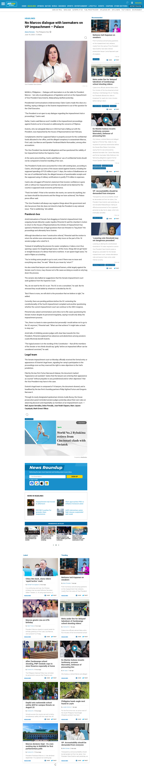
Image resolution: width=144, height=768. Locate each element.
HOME (24, 6)
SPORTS (70, 6)
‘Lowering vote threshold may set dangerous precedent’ (105, 239)
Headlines (30, 18)
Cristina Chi (66, 627)
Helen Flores (30, 626)
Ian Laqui (65, 670)
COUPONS (109, 6)
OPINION (40, 6)
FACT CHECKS (126, 10)
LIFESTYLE (93, 6)
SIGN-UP (74, 477)
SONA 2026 (67, 10)
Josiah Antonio (67, 707)
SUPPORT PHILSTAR (135, 6)
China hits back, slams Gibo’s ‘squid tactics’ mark (38, 580)
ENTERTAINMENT (80, 6)
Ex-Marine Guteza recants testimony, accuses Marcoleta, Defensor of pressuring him (72, 663)
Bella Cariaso (66, 748)
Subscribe (138, 3)
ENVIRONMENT (137, 10)
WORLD (54, 6)
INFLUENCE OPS (105, 10)
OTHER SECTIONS (120, 6)
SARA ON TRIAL (57, 10)
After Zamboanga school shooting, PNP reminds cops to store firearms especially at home (40, 663)
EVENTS (101, 6)
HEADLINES (32, 6)
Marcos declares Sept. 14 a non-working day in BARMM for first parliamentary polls (40, 746)
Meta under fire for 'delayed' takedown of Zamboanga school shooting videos (73, 621)
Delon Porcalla (66, 583)
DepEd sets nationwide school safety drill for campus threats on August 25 (40, 705)
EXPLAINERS (116, 10)
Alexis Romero (30, 32)
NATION (48, 6)
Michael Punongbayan (33, 584)
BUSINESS (62, 6)
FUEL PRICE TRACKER (91, 10)
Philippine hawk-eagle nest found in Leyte (73, 702)
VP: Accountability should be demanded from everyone (73, 743)
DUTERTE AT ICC (77, 10)
